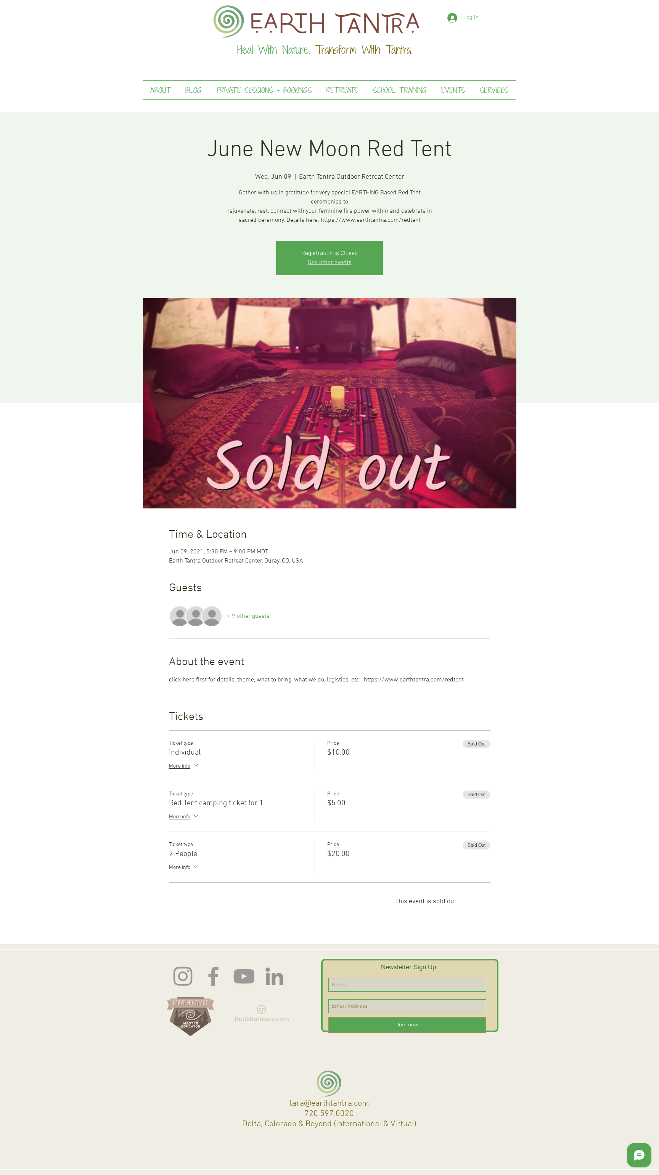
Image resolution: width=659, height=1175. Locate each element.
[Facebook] (213, 976)
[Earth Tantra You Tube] (244, 976)
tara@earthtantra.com (329, 1103)
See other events (330, 262)
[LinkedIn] (274, 976)
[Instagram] (183, 976)
